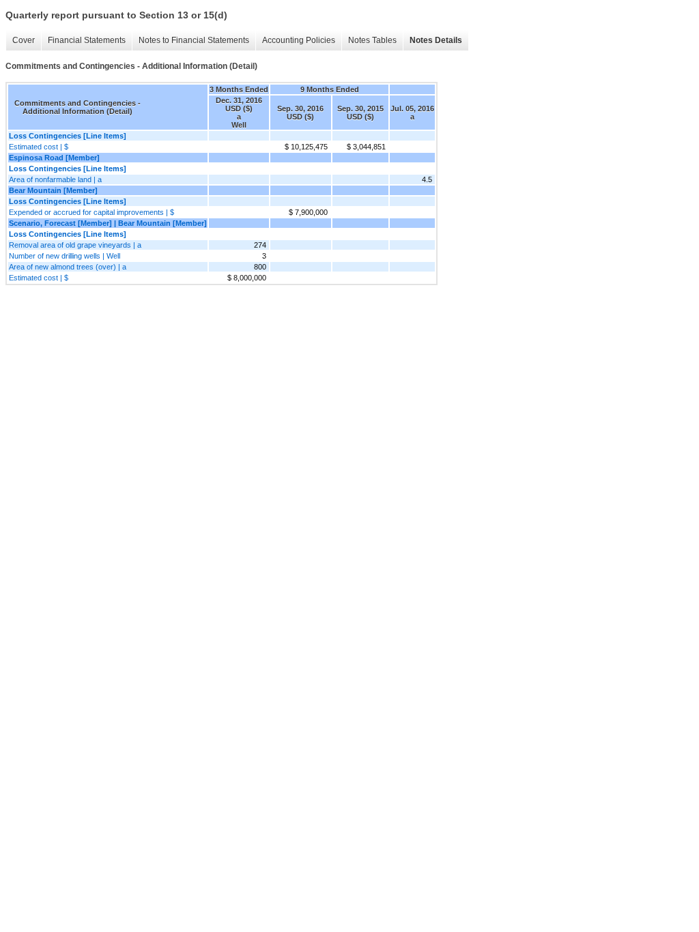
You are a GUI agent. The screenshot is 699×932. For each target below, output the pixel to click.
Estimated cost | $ (38, 147)
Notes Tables (372, 40)
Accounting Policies (298, 40)
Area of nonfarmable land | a (55, 179)
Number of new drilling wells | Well (64, 256)
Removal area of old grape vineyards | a (75, 245)
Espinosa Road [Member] (54, 158)
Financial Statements (87, 40)
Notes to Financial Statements (194, 40)
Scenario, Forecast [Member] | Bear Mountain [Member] (108, 223)
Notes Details (436, 40)
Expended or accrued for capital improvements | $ (91, 212)
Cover (23, 40)
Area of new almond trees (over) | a (67, 267)
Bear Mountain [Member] (53, 190)
